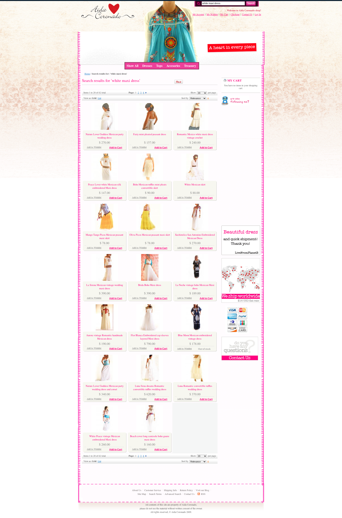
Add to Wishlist (94, 147)
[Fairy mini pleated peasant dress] (149, 128)
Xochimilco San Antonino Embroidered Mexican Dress (195, 236)
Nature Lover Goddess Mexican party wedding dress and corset (105, 387)
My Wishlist (212, 14)
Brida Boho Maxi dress (149, 285)
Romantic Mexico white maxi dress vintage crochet (195, 136)
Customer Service (152, 490)
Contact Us (247, 14)
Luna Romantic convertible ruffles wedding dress (195, 387)
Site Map (142, 493)
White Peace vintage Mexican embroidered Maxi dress (104, 438)
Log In (258, 14)
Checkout (235, 14)
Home (87, 73)
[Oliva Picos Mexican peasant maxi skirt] (149, 229)
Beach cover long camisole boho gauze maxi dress (149, 438)
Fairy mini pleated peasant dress (149, 134)
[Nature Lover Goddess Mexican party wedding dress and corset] (104, 380)
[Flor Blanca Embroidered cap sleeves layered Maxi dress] (149, 330)
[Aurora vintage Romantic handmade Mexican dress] (104, 330)
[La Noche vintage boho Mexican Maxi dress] (194, 279)
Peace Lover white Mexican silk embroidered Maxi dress (104, 186)
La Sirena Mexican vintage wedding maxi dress (104, 286)
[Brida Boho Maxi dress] (149, 279)
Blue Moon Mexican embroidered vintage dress (195, 337)
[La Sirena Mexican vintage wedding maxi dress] (104, 279)
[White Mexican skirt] (194, 179)
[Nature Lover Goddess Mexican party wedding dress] (104, 128)
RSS (203, 493)
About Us (136, 490)
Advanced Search (173, 493)
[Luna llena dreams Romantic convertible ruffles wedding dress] (149, 380)
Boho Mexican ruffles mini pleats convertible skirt (149, 186)
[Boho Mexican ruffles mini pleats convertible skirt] (149, 179)
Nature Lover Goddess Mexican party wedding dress (105, 136)
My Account (198, 14)
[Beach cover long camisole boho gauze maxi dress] (149, 431)
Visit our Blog (202, 490)
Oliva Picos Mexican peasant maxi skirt (149, 234)
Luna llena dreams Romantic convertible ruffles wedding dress (149, 387)
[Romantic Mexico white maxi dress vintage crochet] (194, 128)
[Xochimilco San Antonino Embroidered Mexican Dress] (194, 229)
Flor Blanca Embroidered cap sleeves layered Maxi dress (150, 337)
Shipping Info (170, 490)
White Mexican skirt (194, 184)
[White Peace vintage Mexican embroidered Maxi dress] (104, 431)
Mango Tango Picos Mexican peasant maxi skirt (104, 236)
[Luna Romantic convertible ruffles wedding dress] (194, 380)
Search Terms (155, 493)
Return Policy (186, 490)
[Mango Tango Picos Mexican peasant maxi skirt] (104, 229)
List (99, 98)
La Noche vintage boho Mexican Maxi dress (195, 286)
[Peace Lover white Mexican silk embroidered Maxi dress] (104, 179)
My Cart (224, 14)
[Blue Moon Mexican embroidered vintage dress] (194, 330)
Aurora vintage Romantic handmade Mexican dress (104, 337)
